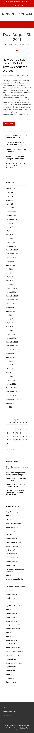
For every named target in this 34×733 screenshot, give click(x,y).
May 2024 (9, 277)
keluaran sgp (10, 531)
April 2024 (9, 281)
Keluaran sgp (10, 519)
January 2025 (11, 246)
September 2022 (12, 353)
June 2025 (9, 227)
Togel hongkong (12, 512)
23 (7, 440)
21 (23, 436)
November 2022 (12, 346)
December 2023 (12, 296)
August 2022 (10, 357)
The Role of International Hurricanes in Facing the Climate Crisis (15, 166)
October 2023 (11, 304)
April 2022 (9, 373)
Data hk (9, 535)
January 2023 (11, 338)
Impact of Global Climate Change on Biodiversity (16, 158)
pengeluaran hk (11, 538)
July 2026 (9, 192)
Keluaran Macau (12, 546)
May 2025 (9, 231)
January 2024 (11, 292)
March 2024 (10, 284)
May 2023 (9, 323)
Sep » (12, 449)
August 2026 (10, 189)
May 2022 (9, 369)
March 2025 (10, 238)
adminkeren (9, 75)
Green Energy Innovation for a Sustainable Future (16, 136)
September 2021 (12, 399)
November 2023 (12, 300)
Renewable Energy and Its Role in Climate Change (15, 143)
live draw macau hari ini (14, 651)
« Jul (7, 449)
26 (17, 440)
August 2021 (10, 403)
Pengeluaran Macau (13, 542)
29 (26, 440)
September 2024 (12, 261)
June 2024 (9, 273)
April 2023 (9, 327)
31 (10, 443)
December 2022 (12, 342)
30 (7, 443)
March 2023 (10, 330)
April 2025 (9, 235)
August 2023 (10, 311)
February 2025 (11, 242)
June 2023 (9, 319)
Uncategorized (23, 75)
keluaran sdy (10, 678)
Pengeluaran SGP (9, 711)
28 (23, 440)
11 (13, 433)
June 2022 (9, 365)
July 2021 (9, 407)
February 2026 (11, 212)
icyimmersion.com (17, 14)
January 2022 (11, 384)
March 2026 (10, 208)
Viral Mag (23, 728)
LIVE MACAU (10, 550)
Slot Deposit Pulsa (12, 558)
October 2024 (11, 258)
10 (10, 433)
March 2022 (10, 376)
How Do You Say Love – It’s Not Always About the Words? (15, 65)
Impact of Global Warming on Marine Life (16, 150)
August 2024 (10, 265)
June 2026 (9, 196)
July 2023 (9, 315)
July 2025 (9, 223)
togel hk (9, 674)
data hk (8, 516)
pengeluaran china (13, 629)
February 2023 (11, 334)
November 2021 (11, 392)
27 (20, 440)
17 (10, 436)
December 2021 (11, 388)
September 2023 (12, 307)
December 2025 (12, 219)
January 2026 (11, 215)
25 (14, 440)
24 (11, 440)
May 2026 (9, 200)
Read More (9, 124)
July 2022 (9, 361)
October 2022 (11, 350)
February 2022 (11, 380)
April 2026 (9, 204)
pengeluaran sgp (12, 527)
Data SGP (6, 708)
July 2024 (9, 269)
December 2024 (12, 250)
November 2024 (12, 254)
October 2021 (11, 396)
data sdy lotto (11, 682)
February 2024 (11, 288)
